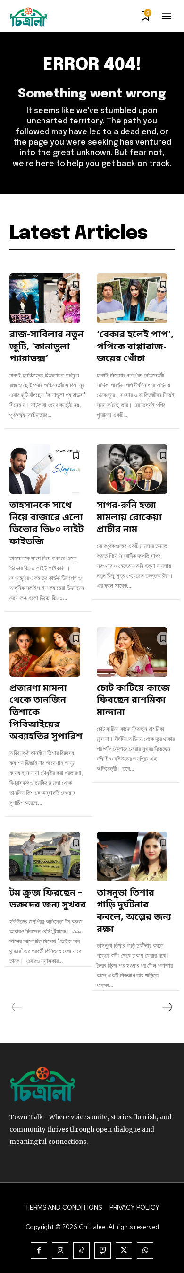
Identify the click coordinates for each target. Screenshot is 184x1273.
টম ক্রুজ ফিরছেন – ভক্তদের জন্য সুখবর (47, 900)
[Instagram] (60, 1250)
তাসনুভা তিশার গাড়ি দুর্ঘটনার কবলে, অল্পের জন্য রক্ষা (134, 912)
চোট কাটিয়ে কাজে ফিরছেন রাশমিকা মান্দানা (133, 701)
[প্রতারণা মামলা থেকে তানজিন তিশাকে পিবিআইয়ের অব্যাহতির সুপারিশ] (44, 652)
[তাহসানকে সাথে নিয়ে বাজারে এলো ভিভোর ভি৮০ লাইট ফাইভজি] (44, 469)
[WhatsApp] (145, 1250)
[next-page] (167, 1007)
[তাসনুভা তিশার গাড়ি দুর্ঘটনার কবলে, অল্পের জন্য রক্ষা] (132, 856)
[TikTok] (81, 1250)
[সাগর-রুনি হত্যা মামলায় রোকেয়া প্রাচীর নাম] (132, 469)
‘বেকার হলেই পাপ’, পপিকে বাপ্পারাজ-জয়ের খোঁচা (135, 347)
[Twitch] (102, 1250)
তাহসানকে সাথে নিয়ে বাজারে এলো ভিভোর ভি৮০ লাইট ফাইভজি (46, 524)
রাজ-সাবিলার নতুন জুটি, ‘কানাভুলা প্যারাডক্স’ (46, 347)
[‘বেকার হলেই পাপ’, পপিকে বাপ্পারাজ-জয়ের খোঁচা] (132, 298)
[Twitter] (124, 1250)
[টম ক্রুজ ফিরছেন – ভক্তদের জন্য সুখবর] (44, 856)
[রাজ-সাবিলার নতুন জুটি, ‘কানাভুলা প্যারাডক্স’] (44, 298)
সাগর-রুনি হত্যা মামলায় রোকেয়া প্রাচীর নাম (129, 518)
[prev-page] (16, 1007)
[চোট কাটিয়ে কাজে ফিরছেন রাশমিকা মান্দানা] (132, 652)
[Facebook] (39, 1250)
